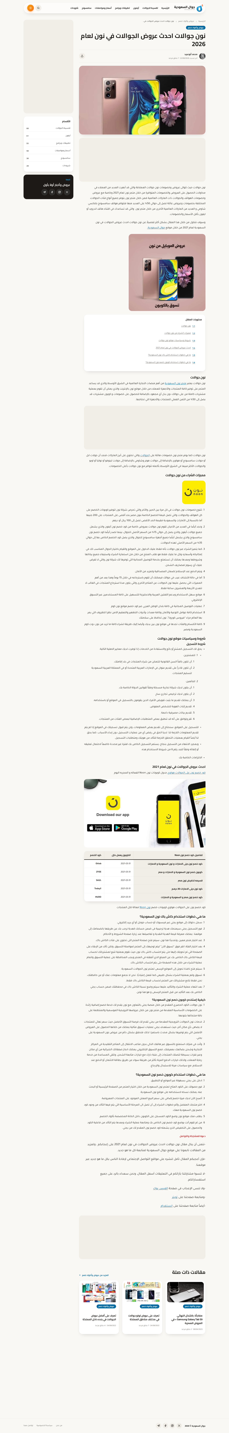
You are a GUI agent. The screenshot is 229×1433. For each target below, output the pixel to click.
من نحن (59, 1426)
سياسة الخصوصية (44, 1426)
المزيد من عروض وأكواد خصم (95, 1275)
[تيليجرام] (44, 192)
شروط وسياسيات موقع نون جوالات (177, 340)
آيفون (136, 8)
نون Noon (145, 907)
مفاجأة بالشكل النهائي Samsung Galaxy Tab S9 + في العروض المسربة (187, 1319)
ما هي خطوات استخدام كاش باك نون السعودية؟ (171, 355)
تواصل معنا (28, 1426)
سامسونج (86, 8)
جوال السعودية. (156, 227)
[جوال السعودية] (188, 8)
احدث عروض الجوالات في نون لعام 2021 (175, 348)
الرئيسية (165, 8)
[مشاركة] (82, 56)
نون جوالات (188, 326)
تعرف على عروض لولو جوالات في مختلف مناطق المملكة (143, 1317)
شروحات (74, 8)
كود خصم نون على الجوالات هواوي (186, 773)
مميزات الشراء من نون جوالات (179, 333)
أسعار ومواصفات (103, 8)
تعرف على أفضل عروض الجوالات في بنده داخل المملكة (99, 1317)
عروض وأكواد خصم (186, 21)
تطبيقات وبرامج (122, 8)
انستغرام (167, 1206)
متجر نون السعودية (175, 383)
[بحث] (38, 8)
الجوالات (145, 455)
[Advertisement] (142, 160)
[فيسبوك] (52, 192)
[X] (67, 192)
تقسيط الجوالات (150, 8)
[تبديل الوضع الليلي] (30, 8)
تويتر (175, 1197)
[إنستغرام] (59, 192)
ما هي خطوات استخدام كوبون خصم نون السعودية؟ (170, 362)
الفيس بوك (160, 1188)
